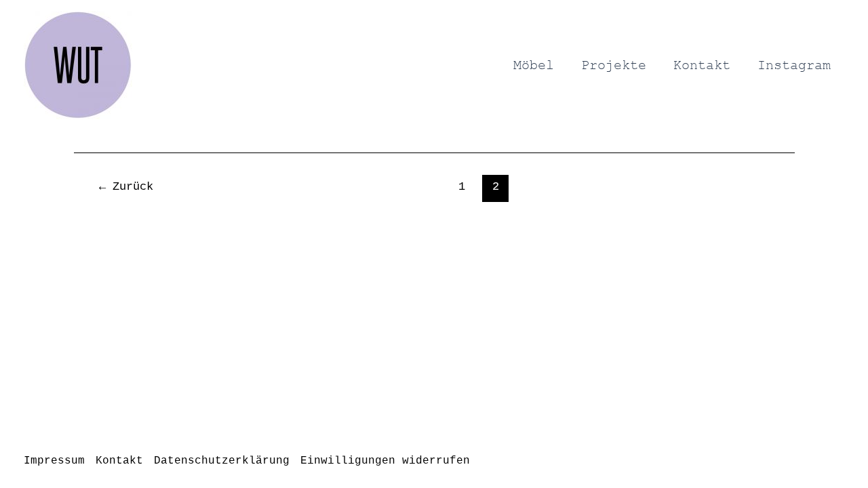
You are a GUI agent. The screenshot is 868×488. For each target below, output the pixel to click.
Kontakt (701, 65)
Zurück (126, 186)
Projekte (613, 65)
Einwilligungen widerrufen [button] (385, 461)
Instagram (794, 65)
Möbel (533, 65)
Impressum (54, 461)
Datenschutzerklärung (222, 461)
